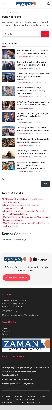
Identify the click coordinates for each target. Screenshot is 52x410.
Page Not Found (14, 12)
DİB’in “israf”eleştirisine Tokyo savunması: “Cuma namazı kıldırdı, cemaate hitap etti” (31, 91)
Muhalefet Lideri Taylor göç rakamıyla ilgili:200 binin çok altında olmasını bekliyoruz (32, 116)
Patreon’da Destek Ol (16, 277)
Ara (3, 179)
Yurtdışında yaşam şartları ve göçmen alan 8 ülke (25, 367)
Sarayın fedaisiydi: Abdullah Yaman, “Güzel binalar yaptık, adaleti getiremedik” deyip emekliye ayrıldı (31, 165)
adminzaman (23, 57)
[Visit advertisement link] (26, 407)
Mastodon (6, 331)
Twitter (5, 334)
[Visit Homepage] (26, 4)
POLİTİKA (5, 399)
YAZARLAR (31, 397)
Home (4, 12)
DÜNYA (42, 397)
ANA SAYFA (6, 397)
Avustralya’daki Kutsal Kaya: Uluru (18, 384)
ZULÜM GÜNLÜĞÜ (9, 402)
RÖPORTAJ (29, 399)
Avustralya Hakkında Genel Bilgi (17, 379)
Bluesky (5, 328)
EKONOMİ (17, 399)
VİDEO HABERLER (27, 402)
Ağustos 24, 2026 (36, 157)
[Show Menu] (3, 4)
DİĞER (41, 402)
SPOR (40, 399)
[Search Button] (48, 4)
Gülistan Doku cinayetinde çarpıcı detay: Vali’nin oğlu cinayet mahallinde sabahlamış (33, 77)
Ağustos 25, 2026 (36, 57)
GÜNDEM (19, 397)
